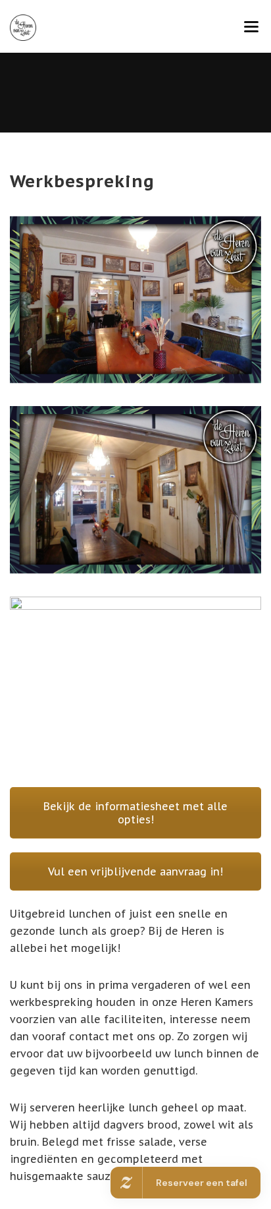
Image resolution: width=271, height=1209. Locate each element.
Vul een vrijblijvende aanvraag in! (135, 871)
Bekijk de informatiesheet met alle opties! (135, 813)
